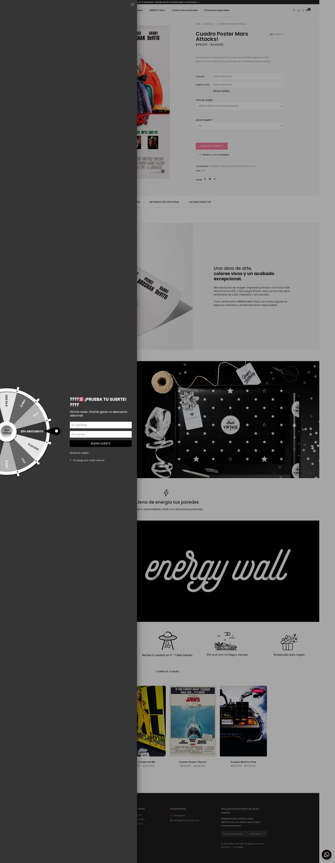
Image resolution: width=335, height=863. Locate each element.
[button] (132, 5)
